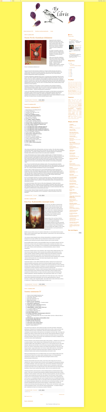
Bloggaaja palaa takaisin (73, 211)
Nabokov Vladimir (73, 88)
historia (72, 106)
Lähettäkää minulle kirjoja (74, 210)
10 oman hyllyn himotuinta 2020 (74, 156)
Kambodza (41, 285)
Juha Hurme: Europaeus (73, 130)
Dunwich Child (72, 189)
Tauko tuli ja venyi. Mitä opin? (74, 175)
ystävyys (78, 118)
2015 (70, 76)
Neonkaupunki (72, 159)
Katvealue (71, 167)
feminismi (69, 106)
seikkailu (45, 285)
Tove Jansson (77, 93)
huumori (80, 106)
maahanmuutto (79, 109)
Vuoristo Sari (75, 94)
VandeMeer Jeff (71, 94)
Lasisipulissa (72, 124)
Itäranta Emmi (72, 86)
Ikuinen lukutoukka (73, 180)
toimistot (75, 117)
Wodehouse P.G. (79, 94)
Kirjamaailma (72, 174)
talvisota (72, 117)
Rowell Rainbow (72, 91)
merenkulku (77, 110)
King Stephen (72, 87)
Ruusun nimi (72, 138)
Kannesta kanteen (72, 163)
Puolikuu (70, 34)
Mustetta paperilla (72, 153)
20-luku (29, 285)
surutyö (69, 117)
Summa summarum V (32, 107)
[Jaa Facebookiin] (42, 100)
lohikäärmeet (32, 101)
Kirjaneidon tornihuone (73, 203)
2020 (70, 69)
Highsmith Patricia (72, 85)
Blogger (59, 404)
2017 (70, 73)
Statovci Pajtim (70, 92)
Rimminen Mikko (79, 89)
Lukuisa (71, 161)
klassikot (80, 107)
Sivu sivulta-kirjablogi (73, 177)
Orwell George (71, 89)
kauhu (76, 107)
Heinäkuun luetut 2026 (73, 125)
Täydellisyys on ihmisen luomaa (75, 224)
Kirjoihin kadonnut (73, 146)
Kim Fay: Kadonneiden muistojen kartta (39, 202)
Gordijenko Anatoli (77, 84)
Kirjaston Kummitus (73, 199)
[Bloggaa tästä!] (40, 100)
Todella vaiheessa (72, 150)
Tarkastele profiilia (71, 36)
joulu (69, 107)
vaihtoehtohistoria (41, 101)
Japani (77, 100)
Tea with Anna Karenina (73, 213)
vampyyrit (69, 118)
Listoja (51, 31)
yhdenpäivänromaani (73, 118)
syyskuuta (71, 64)
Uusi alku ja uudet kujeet (73, 181)
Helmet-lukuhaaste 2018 (28, 31)
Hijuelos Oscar (77, 85)
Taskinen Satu (74, 93)
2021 (70, 63)
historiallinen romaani (37, 285)
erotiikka (73, 105)
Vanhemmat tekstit (61, 394)
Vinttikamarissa (72, 186)
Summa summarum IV (32, 291)
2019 (70, 70)
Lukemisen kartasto (73, 218)
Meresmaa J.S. (77, 87)
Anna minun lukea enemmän (74, 222)
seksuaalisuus (75, 116)
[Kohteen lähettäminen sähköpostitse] (39, 100)
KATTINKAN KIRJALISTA (74, 215)
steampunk (80, 116)
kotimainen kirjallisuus (75, 108)
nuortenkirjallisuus (71, 113)
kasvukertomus (72, 107)
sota (78, 116)
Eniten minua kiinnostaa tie (74, 132)
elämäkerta (69, 105)
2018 (70, 72)
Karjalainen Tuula (76, 86)
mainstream (70, 110)
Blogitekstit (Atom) (29, 396)
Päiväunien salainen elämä (74, 158)
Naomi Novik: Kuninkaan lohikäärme (38, 38)
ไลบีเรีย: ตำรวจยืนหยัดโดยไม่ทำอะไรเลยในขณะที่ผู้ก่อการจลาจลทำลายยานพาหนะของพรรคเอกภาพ (75, 144)
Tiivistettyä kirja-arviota (73, 216)
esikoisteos (76, 105)
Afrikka (81, 99)
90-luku (78, 99)
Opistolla (71, 190)
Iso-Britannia (73, 100)
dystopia (80, 103)
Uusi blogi (71, 214)
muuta (29, 391)
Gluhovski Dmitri (72, 84)
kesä (77, 107)
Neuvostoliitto (70, 101)
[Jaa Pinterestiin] (43, 100)
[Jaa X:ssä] (41, 100)
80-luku (75, 99)
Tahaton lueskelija (72, 129)
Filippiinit (69, 100)
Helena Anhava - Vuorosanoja (74, 184)
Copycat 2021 (71, 151)
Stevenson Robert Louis (76, 92)
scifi (69, 116)
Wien (71, 102)
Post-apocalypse (78, 101)
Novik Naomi (37, 101)
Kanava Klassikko (72, 142)
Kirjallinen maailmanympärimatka (41, 31)
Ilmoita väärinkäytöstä (28, 401)
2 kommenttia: (35, 195)
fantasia (29, 101)
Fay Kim (32, 285)
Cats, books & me (72, 155)
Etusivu (41, 394)
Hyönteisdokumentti (73, 183)
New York (73, 101)
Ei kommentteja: (35, 284)
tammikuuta (72, 67)
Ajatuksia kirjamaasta (73, 192)
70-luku (72, 99)
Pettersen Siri (75, 89)
